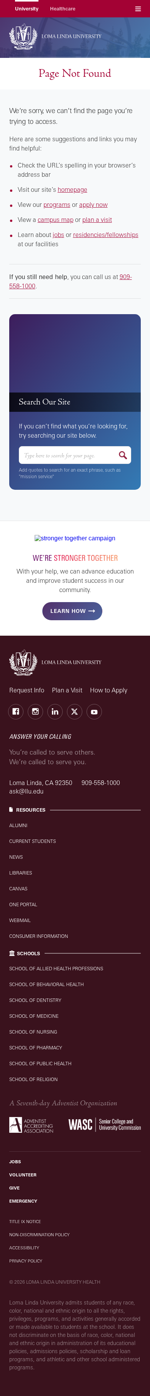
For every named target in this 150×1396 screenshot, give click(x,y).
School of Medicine (33, 1016)
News (16, 857)
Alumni (18, 825)
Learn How (68, 611)
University (26, 9)
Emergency (23, 1201)
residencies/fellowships (105, 235)
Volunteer (23, 1175)
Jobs (15, 1161)
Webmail (20, 920)
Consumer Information (38, 936)
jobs (58, 235)
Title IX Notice (25, 1221)
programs (56, 204)
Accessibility (24, 1247)
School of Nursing (33, 1032)
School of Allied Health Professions (56, 968)
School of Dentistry (35, 1000)
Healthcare (62, 9)
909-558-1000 (101, 783)
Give (14, 1188)
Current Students (32, 841)
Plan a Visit (67, 690)
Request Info (26, 690)
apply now (93, 204)
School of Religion (33, 1079)
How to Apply (108, 690)
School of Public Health (40, 1063)
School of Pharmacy (35, 1048)
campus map (55, 219)
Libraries (20, 873)
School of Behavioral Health (46, 984)
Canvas (18, 889)
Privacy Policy (25, 1261)
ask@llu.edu (26, 791)
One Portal (23, 904)
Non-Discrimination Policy (39, 1234)
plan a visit (97, 219)
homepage (72, 189)
